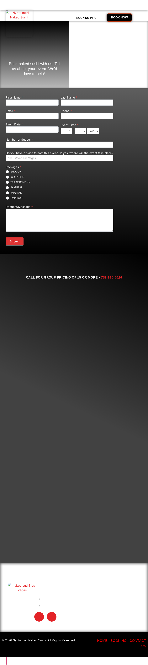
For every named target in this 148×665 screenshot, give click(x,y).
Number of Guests (19, 139)
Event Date (14, 124)
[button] (61, 18)
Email (10, 111)
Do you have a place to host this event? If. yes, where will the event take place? (59, 153)
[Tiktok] (39, 617)
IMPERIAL (16, 192)
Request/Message (19, 207)
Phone (66, 111)
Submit (14, 241)
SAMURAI (16, 187)
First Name (14, 97)
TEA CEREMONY (20, 182)
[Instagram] (51, 617)
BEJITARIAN (17, 176)
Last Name (69, 97)
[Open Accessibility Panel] (3, 661)
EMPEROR (16, 197)
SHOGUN (16, 171)
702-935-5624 (111, 277)
